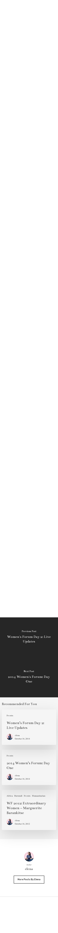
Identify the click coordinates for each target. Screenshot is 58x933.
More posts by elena (29, 879)
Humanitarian (38, 796)
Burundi (18, 796)
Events (10, 715)
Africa (10, 796)
